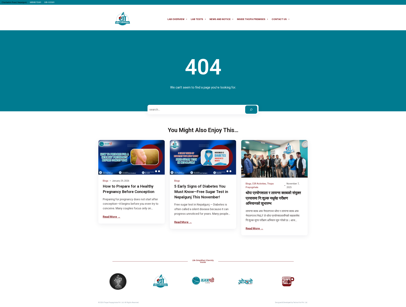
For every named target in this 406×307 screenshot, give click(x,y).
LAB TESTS (197, 19)
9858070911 (35, 2)
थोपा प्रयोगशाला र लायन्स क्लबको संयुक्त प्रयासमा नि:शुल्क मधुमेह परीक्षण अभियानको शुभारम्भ (273, 198)
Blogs (105, 181)
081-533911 (49, 2)
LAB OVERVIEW (175, 19)
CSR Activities (259, 183)
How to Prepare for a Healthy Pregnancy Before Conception (128, 189)
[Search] (251, 109)
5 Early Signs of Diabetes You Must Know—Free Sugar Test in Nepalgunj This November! (201, 191)
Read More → (111, 216)
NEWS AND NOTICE (220, 19)
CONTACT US (279, 19)
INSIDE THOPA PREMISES (251, 19)
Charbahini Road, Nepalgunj (14, 2)
